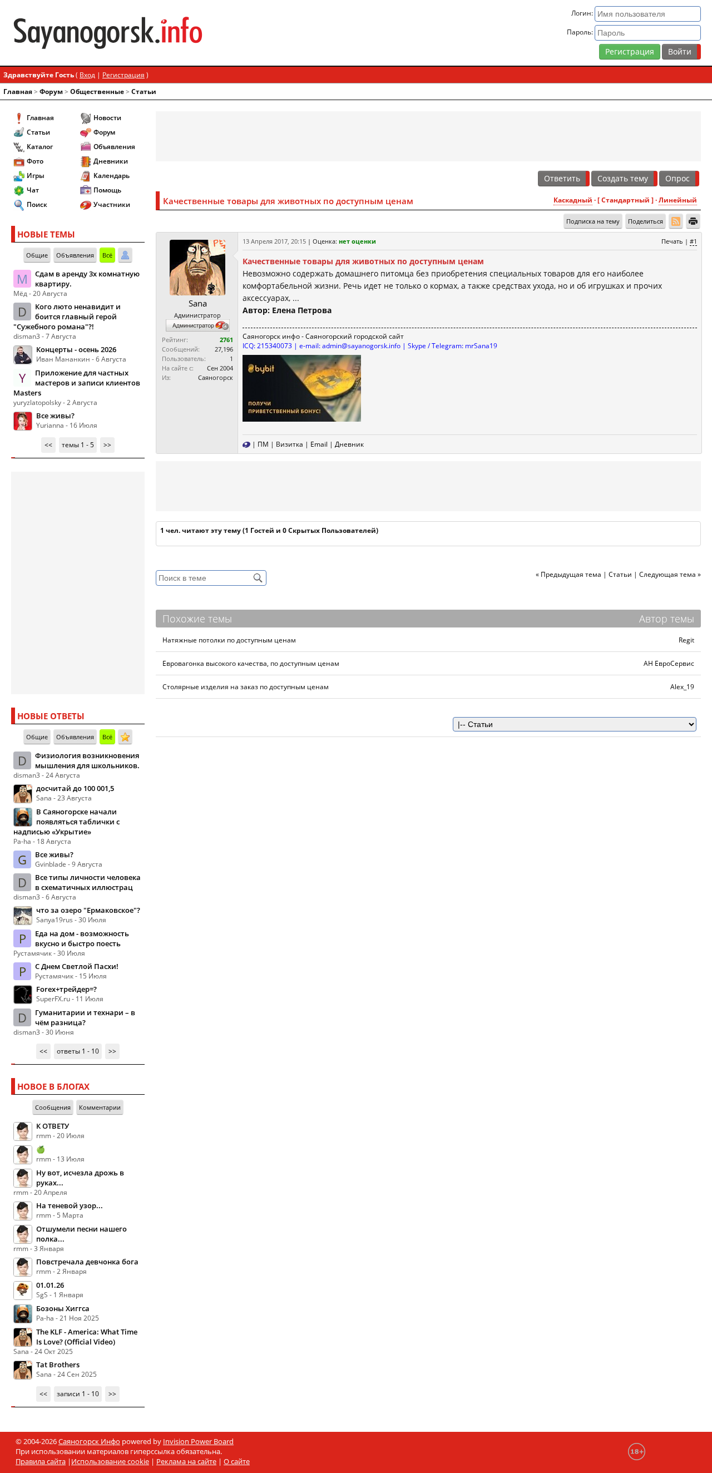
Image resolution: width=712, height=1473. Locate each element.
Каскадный (572, 200)
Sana (198, 303)
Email (319, 444)
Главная (17, 91)
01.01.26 (50, 1285)
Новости (107, 117)
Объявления (114, 146)
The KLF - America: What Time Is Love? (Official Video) (86, 1337)
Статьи (143, 91)
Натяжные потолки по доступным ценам (229, 640)
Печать (672, 241)
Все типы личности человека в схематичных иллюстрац (88, 882)
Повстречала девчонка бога (87, 1262)
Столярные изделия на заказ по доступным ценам (245, 686)
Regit (686, 640)
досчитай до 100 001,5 (75, 788)
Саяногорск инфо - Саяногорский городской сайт (323, 336)
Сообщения (53, 1107)
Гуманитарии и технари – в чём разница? (85, 1017)
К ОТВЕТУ (52, 1126)
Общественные (97, 91)
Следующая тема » (670, 574)
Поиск (37, 204)
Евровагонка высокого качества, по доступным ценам (250, 663)
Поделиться (645, 221)
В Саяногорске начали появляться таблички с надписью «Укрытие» (66, 822)
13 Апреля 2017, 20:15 (274, 241)
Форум (51, 91)
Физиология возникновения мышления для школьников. (87, 760)
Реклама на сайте (186, 1461)
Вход (87, 75)
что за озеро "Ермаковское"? (88, 910)
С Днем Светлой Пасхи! (76, 966)
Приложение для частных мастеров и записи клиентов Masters (76, 383)
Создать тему (622, 178)
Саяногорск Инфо (89, 1441)
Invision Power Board (198, 1441)
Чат (33, 190)
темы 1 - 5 (78, 444)
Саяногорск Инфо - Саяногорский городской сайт (124, 33)
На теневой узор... (69, 1205)
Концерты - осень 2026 (76, 349)
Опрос (677, 178)
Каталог (40, 146)
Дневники (110, 161)
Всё (107, 255)
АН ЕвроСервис (669, 663)
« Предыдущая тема (568, 574)
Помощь (107, 190)
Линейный (678, 200)
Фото (35, 161)
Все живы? (55, 416)
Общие (37, 255)
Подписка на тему (593, 221)
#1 (693, 241)
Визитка (289, 444)
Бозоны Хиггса (63, 1308)
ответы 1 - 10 (78, 1051)
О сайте (237, 1461)
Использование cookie (110, 1461)
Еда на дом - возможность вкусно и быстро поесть (82, 938)
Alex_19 (682, 686)
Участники (111, 204)
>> (107, 444)
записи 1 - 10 (78, 1393)
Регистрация (629, 51)
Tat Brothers (58, 1365)
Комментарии (100, 1107)
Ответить (562, 178)
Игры (35, 175)
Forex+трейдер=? (66, 989)
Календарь (111, 175)
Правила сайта (41, 1461)
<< (48, 444)
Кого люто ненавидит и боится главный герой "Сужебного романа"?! (67, 316)
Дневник (349, 444)
